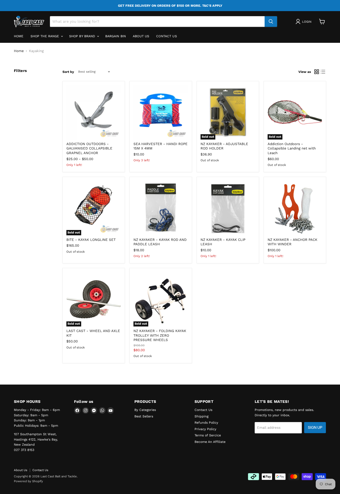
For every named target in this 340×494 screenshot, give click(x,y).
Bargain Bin (115, 36)
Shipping (201, 416)
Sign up (315, 427)
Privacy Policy (205, 429)
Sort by (68, 72)
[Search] (271, 21)
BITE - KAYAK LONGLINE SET (91, 240)
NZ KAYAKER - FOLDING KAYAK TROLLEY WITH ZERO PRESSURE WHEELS (159, 335)
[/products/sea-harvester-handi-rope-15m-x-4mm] (160, 112)
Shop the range (45, 36)
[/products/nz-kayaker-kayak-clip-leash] (228, 208)
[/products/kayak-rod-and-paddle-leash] (160, 208)
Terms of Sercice (208, 435)
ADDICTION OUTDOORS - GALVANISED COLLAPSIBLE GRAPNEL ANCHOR (89, 148)
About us (141, 36)
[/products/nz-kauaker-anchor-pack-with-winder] (295, 208)
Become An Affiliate (210, 442)
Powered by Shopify (28, 481)
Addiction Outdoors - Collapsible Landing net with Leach (292, 148)
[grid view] (316, 71)
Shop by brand (82, 36)
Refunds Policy (206, 422)
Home (19, 36)
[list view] (323, 71)
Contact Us (166, 36)
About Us (20, 470)
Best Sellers (143, 416)
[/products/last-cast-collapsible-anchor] (93, 112)
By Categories (145, 410)
